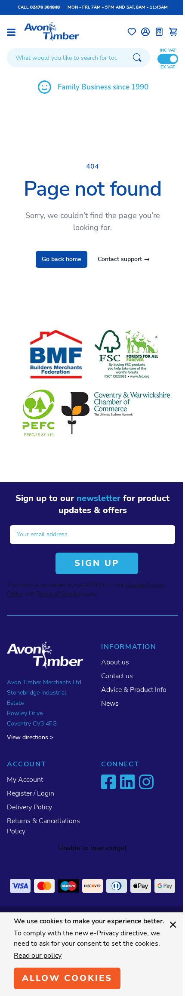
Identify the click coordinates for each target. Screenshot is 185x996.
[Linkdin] (127, 782)
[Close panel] (173, 925)
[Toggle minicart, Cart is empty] (173, 32)
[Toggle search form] (137, 57)
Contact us (117, 676)
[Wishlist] (131, 32)
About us (115, 662)
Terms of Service (58, 594)
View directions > (30, 737)
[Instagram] (146, 782)
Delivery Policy (29, 807)
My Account (25, 779)
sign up (96, 563)
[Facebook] (108, 782)
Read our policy (38, 955)
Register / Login (30, 793)
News (110, 703)
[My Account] (145, 32)
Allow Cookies (67, 978)
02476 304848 (45, 7)
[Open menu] (11, 32)
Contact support (124, 259)
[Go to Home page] (51, 31)
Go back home (61, 259)
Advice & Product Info (133, 690)
